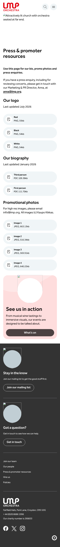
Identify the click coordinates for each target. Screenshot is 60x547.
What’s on (30, 333)
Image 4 (18, 263)
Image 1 (18, 223)
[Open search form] (45, 7)
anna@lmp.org (12, 92)
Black (16, 130)
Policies (6, 482)
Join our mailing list (19, 388)
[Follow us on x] (14, 528)
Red (16, 117)
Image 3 (18, 249)
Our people (8, 466)
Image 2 (18, 236)
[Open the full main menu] (53, 7)
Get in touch (14, 442)
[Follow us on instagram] (22, 528)
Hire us (6, 477)
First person (20, 188)
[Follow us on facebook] (5, 528)
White (17, 144)
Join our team (10, 461)
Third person (20, 175)
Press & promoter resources (17, 472)
